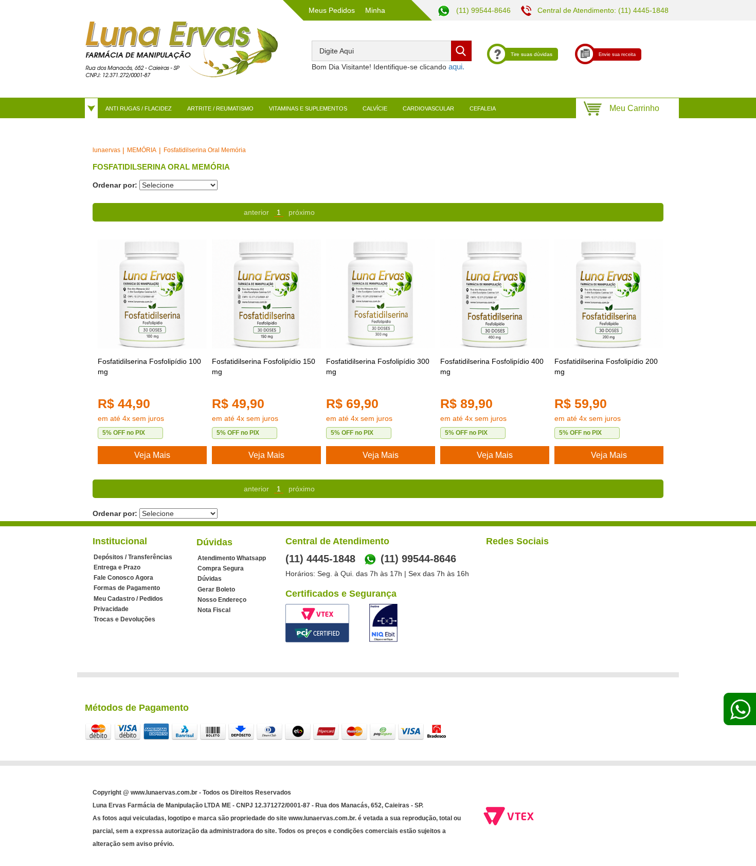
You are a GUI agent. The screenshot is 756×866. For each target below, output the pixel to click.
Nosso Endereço (221, 599)
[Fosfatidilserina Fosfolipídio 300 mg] (380, 293)
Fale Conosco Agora (123, 577)
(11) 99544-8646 (482, 10)
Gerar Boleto (216, 589)
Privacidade (111, 609)
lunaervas (106, 150)
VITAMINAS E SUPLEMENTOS (308, 108)
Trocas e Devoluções (124, 619)
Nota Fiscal (213, 610)
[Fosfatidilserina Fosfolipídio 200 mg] (608, 293)
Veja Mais (152, 455)
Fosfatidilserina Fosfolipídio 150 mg (263, 366)
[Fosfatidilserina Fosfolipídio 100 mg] (152, 293)
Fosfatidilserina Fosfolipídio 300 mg (377, 366)
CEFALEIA (483, 108)
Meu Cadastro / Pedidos (128, 598)
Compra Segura (220, 568)
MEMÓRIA (141, 150)
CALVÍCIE (375, 108)
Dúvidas (209, 578)
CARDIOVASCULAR (428, 108)
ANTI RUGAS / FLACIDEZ (138, 108)
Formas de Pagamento (127, 588)
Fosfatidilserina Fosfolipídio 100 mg (149, 366)
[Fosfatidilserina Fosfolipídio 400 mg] (494, 293)
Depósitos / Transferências (133, 557)
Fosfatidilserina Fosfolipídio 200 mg (606, 366)
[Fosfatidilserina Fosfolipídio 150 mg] (266, 293)
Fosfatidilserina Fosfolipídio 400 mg (492, 366)
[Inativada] (383, 623)
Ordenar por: (115, 185)
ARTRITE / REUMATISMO (220, 108)
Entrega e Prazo (117, 567)
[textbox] (392, 51)
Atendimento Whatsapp (231, 558)
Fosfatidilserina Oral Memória (205, 150)
